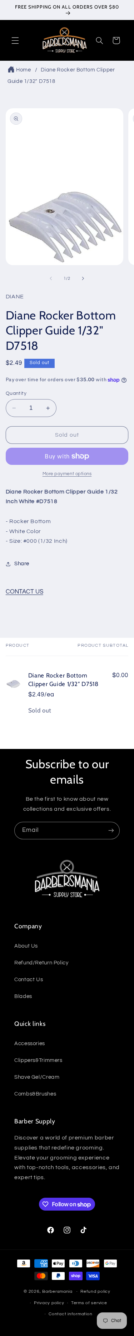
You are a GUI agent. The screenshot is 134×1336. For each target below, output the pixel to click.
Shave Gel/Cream (36, 1077)
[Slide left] (51, 279)
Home (23, 70)
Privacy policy (49, 1303)
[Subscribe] (111, 830)
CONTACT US (24, 591)
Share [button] (21, 563)
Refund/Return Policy (41, 962)
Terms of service (89, 1303)
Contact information (70, 1314)
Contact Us (28, 979)
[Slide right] (83, 279)
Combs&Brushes (35, 1094)
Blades (23, 996)
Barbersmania (57, 1291)
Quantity (16, 393)
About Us (26, 946)
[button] (15, 40)
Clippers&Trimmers (38, 1060)
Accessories (29, 1043)
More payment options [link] (67, 474)
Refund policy (95, 1291)
